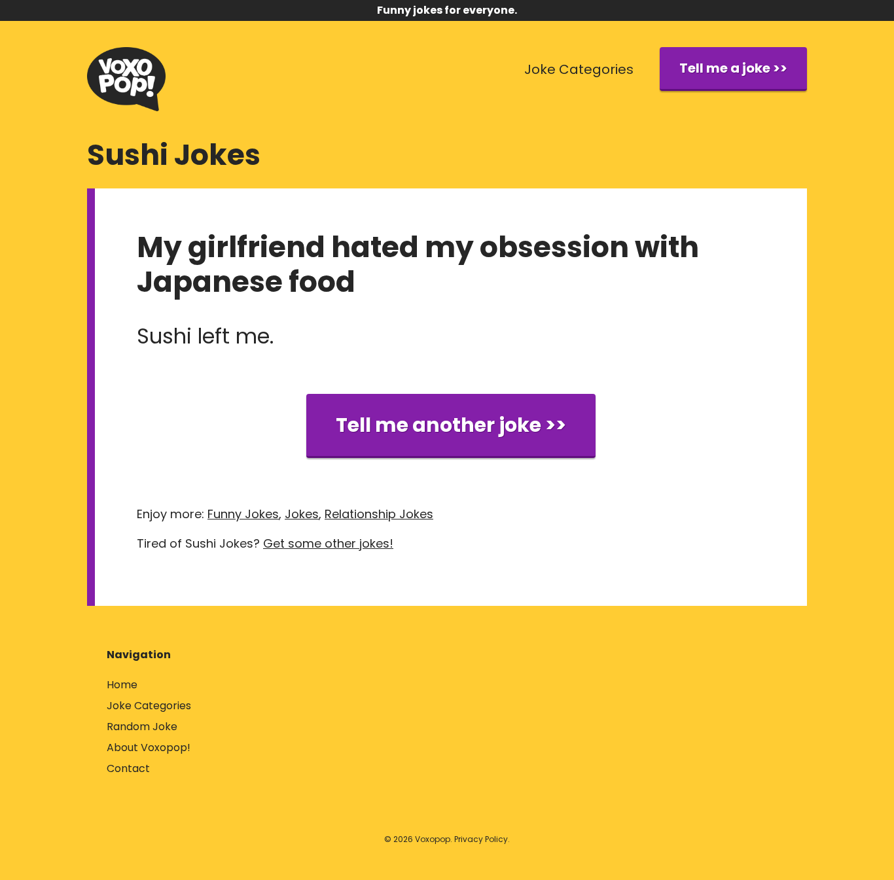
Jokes (302, 514)
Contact (128, 768)
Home (122, 684)
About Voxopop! (148, 747)
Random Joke (142, 726)
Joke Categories (579, 69)
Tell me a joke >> (733, 68)
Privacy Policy (481, 839)
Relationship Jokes (379, 514)
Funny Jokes (243, 514)
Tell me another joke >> (451, 425)
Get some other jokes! (328, 543)
